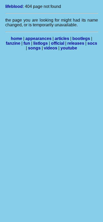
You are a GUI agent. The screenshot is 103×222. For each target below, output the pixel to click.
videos (50, 48)
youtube (68, 48)
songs (34, 48)
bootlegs (81, 38)
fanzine (13, 43)
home (16, 38)
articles (62, 38)
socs (92, 43)
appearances (38, 38)
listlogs (40, 43)
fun (27, 43)
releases (75, 43)
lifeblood (14, 6)
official (57, 43)
